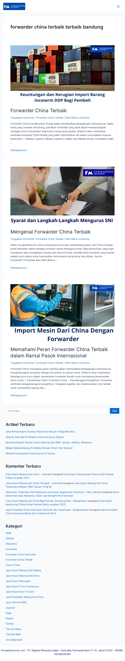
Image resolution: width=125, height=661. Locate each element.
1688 (8, 533)
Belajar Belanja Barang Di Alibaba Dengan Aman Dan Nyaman (39, 448)
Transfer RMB (13, 634)
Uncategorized (14, 639)
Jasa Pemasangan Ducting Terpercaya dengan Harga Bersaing (40, 431)
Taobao (10, 623)
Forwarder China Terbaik (38, 110)
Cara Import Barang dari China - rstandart (29, 474)
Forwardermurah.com (13, 650)
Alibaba (10, 538)
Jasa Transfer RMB (16, 602)
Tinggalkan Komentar (22, 117)
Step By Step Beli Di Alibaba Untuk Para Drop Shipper (35, 437)
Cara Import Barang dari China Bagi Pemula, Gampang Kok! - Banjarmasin (46, 500)
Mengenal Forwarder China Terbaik (50, 232)
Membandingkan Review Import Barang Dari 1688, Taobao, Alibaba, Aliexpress (49, 442)
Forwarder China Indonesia (21, 554)
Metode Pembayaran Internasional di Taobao (30, 453)
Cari (114, 410)
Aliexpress (11, 543)
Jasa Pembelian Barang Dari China (24, 597)
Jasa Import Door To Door (20, 591)
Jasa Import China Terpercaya (22, 586)
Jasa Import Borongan (18, 581)
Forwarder (11, 549)
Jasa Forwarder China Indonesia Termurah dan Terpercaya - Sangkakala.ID (47, 509)
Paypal (9, 618)
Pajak (9, 613)
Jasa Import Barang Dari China (22, 575)
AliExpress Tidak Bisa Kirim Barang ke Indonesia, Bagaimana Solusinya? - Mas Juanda (53, 492)
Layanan (10, 607)
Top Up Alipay (13, 629)
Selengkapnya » (19, 150)
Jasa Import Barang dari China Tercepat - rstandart (34, 483)
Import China (13, 565)
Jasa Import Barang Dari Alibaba (23, 570)
